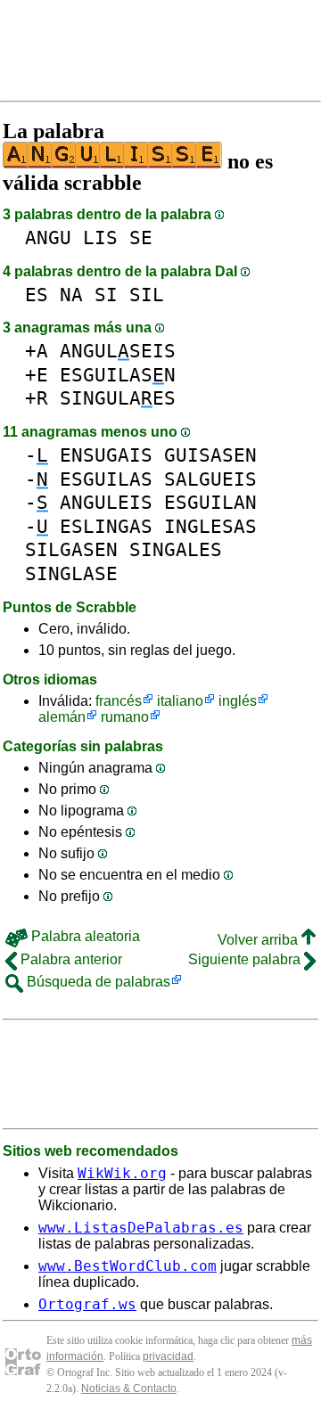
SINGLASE (71, 573)
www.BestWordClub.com (127, 1265)
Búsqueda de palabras (96, 981)
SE (140, 237)
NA (71, 294)
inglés (237, 700)
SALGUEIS (210, 479)
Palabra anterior (69, 959)
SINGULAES (118, 398)
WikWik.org (122, 1173)
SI (106, 294)
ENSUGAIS (106, 455)
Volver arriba (259, 939)
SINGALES (175, 549)
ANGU (48, 237)
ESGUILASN (118, 375)
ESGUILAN (210, 502)
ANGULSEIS (118, 351)
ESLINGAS (106, 526)
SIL (146, 294)
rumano (125, 717)
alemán (62, 717)
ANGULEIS (106, 502)
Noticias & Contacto (129, 1388)
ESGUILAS (106, 479)
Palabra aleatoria (84, 936)
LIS (100, 237)
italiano (180, 700)
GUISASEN (210, 455)
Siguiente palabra (246, 959)
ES (36, 294)
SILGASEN (71, 549)
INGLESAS (210, 526)
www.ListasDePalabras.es (140, 1227)
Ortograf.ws (87, 1304)
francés (118, 700)
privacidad (168, 1356)
